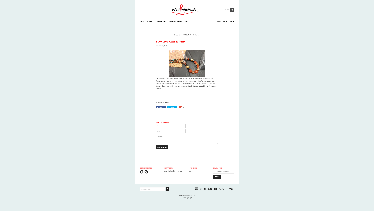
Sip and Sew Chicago (175, 21)
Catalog (149, 21)
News (176, 35)
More (187, 21)
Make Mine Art (161, 21)
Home (142, 21)
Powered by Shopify (187, 197)
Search (190, 171)
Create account (222, 21)
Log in (232, 21)
